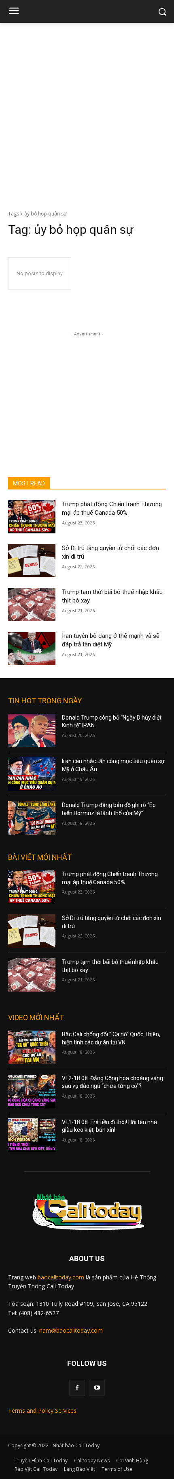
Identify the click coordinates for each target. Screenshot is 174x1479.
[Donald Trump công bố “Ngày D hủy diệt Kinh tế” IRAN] (31, 730)
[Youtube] (97, 1388)
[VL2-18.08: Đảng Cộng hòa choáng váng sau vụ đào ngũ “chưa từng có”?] (31, 1091)
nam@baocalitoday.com (71, 1330)
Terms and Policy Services (42, 1410)
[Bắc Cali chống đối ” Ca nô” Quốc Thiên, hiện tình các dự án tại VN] (31, 1047)
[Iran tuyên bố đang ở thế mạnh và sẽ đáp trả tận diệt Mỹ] (31, 648)
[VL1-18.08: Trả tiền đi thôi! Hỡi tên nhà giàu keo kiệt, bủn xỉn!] (31, 1135)
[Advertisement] (87, 114)
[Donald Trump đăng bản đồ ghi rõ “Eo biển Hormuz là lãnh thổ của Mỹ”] (31, 818)
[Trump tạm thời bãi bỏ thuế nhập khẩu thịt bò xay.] (31, 604)
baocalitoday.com (61, 1277)
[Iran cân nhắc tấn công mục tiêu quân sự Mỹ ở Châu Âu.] (31, 774)
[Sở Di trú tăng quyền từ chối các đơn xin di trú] (31, 560)
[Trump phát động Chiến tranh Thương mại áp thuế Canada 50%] (31, 516)
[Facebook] (77, 1388)
